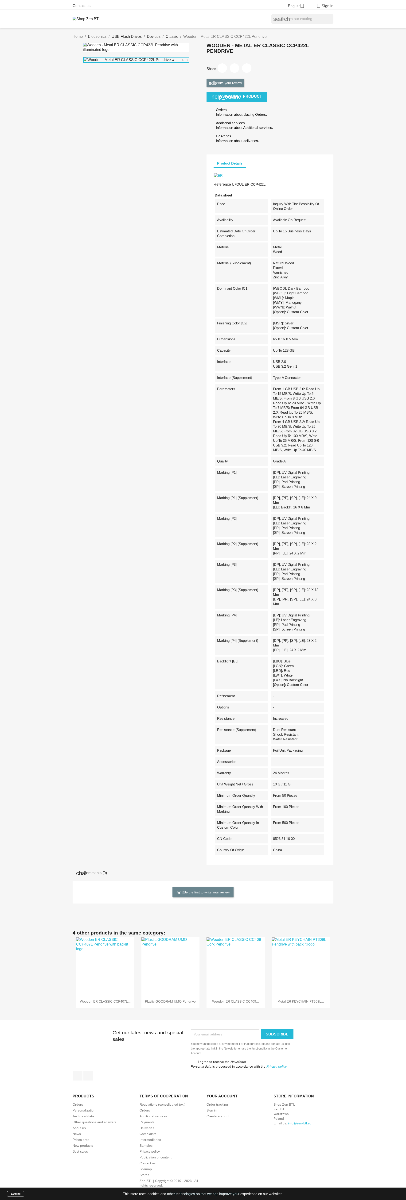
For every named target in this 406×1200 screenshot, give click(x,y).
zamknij (15, 1193)
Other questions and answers (94, 1122)
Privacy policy (276, 1066)
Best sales (80, 1151)
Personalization (84, 1110)
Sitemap (146, 1169)
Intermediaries (150, 1140)
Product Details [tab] (229, 163)
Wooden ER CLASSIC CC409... (235, 1001)
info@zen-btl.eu (300, 1123)
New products (83, 1145)
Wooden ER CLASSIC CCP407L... (105, 1001)
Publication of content (156, 1157)
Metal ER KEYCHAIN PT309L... (300, 1001)
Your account (222, 1096)
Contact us (81, 6)
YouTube (88, 1076)
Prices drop (81, 1140)
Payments (147, 1122)
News (77, 1134)
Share (222, 68)
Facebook (77, 1076)
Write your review (228, 83)
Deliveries (147, 1128)
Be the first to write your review (206, 892)
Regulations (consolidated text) (163, 1104)
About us (79, 1128)
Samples (146, 1145)
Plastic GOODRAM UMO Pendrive (170, 1001)
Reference (222, 184)
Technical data (83, 1116)
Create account (218, 1116)
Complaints (148, 1134)
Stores (144, 1175)
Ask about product (236, 96)
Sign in (212, 1110)
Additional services (153, 1116)
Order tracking (217, 1104)
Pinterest (246, 68)
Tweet (234, 68)
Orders (78, 1104)
